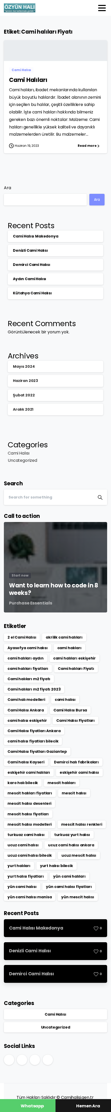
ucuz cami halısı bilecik (29, 855)
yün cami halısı (22, 886)
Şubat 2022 (24, 395)
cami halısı (65, 699)
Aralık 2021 (23, 409)
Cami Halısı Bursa (70, 710)
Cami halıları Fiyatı (76, 668)
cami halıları (69, 647)
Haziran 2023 (25, 380)
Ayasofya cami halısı (27, 647)
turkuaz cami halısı (26, 834)
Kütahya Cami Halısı (32, 293)
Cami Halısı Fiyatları (75, 720)
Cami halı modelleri (26, 699)
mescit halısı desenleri (29, 803)
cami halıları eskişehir (74, 658)
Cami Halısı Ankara (25, 710)
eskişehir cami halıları (28, 772)
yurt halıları (18, 865)
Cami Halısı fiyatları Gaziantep (37, 751)
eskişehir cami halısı (79, 772)
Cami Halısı (18, 453)
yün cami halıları (69, 876)
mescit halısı (74, 793)
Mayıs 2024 (24, 366)
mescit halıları (61, 782)
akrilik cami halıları (64, 637)
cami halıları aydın (25, 658)
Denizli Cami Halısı (30, 250)
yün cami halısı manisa (29, 897)
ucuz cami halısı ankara (71, 845)
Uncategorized (22, 460)
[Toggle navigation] (102, 8)
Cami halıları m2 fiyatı (28, 678)
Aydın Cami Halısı (29, 278)
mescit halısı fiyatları (28, 814)
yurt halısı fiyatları (25, 876)
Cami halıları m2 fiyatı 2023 (34, 689)
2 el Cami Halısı (21, 637)
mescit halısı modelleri (29, 824)
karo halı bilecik (22, 782)
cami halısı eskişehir (27, 720)
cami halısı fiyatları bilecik (32, 741)
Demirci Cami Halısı (31, 264)
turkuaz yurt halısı (72, 834)
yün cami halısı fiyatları (69, 886)
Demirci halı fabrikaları (76, 762)
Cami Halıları (28, 80)
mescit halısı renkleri (81, 824)
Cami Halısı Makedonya (35, 236)
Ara (7, 188)
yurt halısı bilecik (56, 865)
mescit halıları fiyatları (29, 793)
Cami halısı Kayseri (25, 762)
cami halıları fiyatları (27, 668)
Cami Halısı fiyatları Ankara (34, 730)
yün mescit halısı (77, 897)
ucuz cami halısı (22, 845)
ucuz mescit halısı (78, 855)
